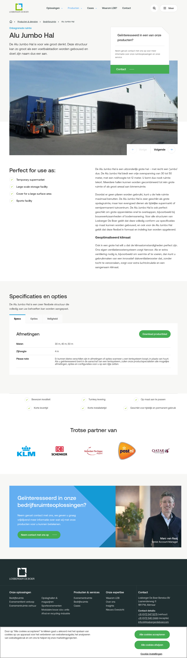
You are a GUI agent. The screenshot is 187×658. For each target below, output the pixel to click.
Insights (110, 605)
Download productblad (155, 334)
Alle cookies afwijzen (152, 645)
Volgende (159, 149)
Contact (126, 8)
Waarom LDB (113, 598)
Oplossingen (53, 8)
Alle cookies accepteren (152, 634)
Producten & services (86, 592)
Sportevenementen (51, 605)
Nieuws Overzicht (115, 609)
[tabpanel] (93, 349)
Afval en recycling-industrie (55, 613)
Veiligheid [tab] (52, 318)
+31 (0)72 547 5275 (147, 614)
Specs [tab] (17, 318)
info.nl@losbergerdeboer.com (153, 622)
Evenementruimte (83, 598)
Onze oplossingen (20, 592)
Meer (171, 8)
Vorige (143, 149)
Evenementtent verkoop (21, 601)
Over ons (110, 601)
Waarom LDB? (109, 8)
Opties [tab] (34, 318)
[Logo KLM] (26, 451)
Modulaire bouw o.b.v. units (55, 609)
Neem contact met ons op (35, 535)
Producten (74, 8)
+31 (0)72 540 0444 (148, 618)
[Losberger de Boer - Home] (22, 574)
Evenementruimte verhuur (22, 605)
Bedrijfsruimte (16, 598)
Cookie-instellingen (151, 654)
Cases (90, 8)
